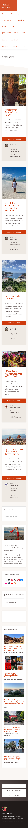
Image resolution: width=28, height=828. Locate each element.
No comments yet (15, 156)
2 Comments (14, 249)
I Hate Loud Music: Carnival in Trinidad (13, 374)
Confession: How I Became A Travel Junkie (14, 452)
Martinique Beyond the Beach (11, 112)
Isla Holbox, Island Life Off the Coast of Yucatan (12, 207)
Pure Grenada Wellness (12, 297)
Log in (22, 821)
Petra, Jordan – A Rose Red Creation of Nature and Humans (13, 648)
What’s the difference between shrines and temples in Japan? (12, 729)
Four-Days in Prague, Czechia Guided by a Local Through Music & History (14, 702)
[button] (24, 46)
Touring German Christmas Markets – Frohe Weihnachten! (12, 675)
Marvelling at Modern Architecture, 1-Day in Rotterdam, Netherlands (13, 758)
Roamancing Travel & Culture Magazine (7, 5)
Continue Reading (16, 139)
